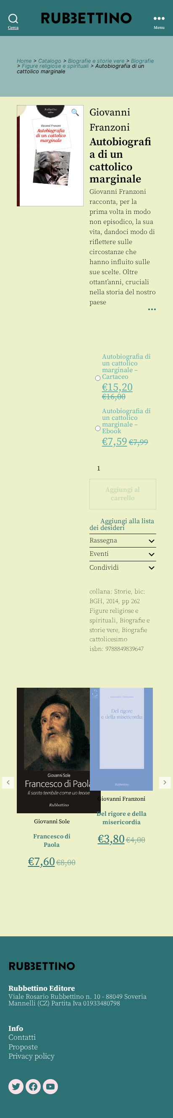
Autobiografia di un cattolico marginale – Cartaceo (126, 366)
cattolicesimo (108, 639)
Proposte (23, 1047)
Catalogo (49, 61)
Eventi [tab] (99, 554)
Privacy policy (31, 1056)
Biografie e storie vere (96, 61)
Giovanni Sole (19, 821)
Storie (122, 592)
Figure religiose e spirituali (55, 66)
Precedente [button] (8, 783)
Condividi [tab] (104, 567)
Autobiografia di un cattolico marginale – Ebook (126, 421)
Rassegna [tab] (103, 540)
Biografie (142, 61)
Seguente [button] (165, 783)
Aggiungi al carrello (122, 494)
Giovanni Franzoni (89, 799)
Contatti (22, 1037)
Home (24, 61)
